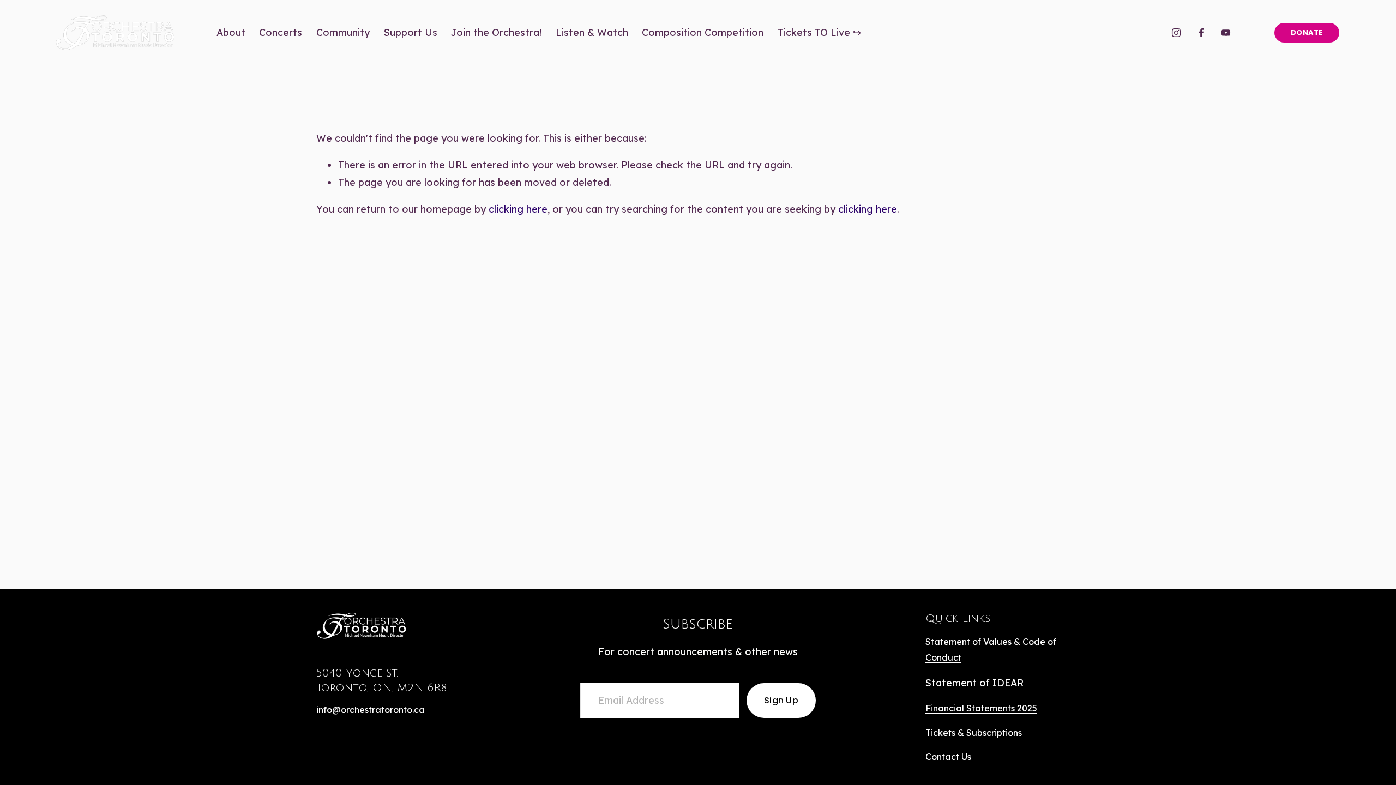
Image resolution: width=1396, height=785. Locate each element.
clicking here (518, 209)
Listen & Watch (592, 32)
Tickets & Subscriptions (973, 732)
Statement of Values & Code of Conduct (990, 649)
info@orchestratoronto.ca (370, 709)
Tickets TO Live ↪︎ (819, 32)
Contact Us (948, 756)
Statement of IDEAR (974, 683)
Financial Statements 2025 (981, 708)
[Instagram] (1176, 32)
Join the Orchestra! (496, 32)
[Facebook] (1201, 32)
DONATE (1307, 32)
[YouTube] (1225, 32)
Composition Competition (702, 32)
